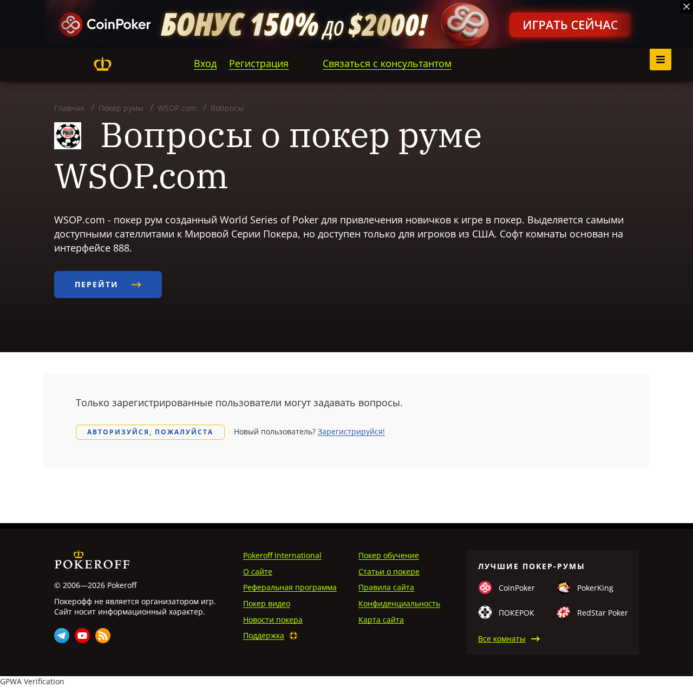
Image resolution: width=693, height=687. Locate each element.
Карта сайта (381, 620)
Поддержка (263, 635)
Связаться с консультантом (387, 63)
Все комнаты (502, 638)
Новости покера (273, 620)
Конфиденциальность (399, 603)
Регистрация (259, 63)
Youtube (82, 635)
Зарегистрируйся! (351, 431)
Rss (102, 635)
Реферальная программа (290, 587)
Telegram (61, 635)
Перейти (98, 284)
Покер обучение (388, 555)
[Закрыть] (686, 6)
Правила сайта (386, 587)
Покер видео (266, 603)
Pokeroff (102, 64)
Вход (205, 63)
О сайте (257, 571)
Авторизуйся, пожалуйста (150, 432)
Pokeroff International (282, 555)
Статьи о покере (389, 571)
